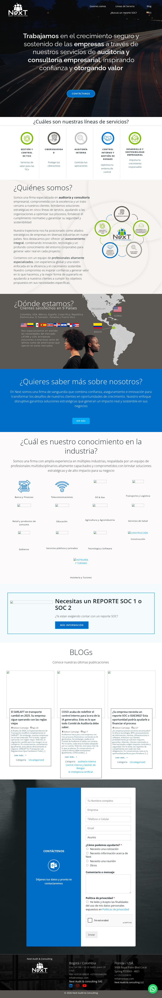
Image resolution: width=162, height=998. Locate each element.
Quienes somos (98, 6)
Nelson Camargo (21, 727)
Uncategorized (36, 759)
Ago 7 (85, 731)
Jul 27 (135, 727)
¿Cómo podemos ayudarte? (104, 845)
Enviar (91, 934)
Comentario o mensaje (100, 872)
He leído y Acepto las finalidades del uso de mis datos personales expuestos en (107, 905)
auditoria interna (87, 761)
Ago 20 (35, 727)
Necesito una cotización (104, 849)
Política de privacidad (100, 898)
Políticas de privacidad (115, 909)
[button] (153, 989)
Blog (149, 6)
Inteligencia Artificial (82, 771)
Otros (93, 865)
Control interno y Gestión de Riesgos (81, 766)
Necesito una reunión (103, 861)
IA (69, 771)
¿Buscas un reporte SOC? (123, 12)
